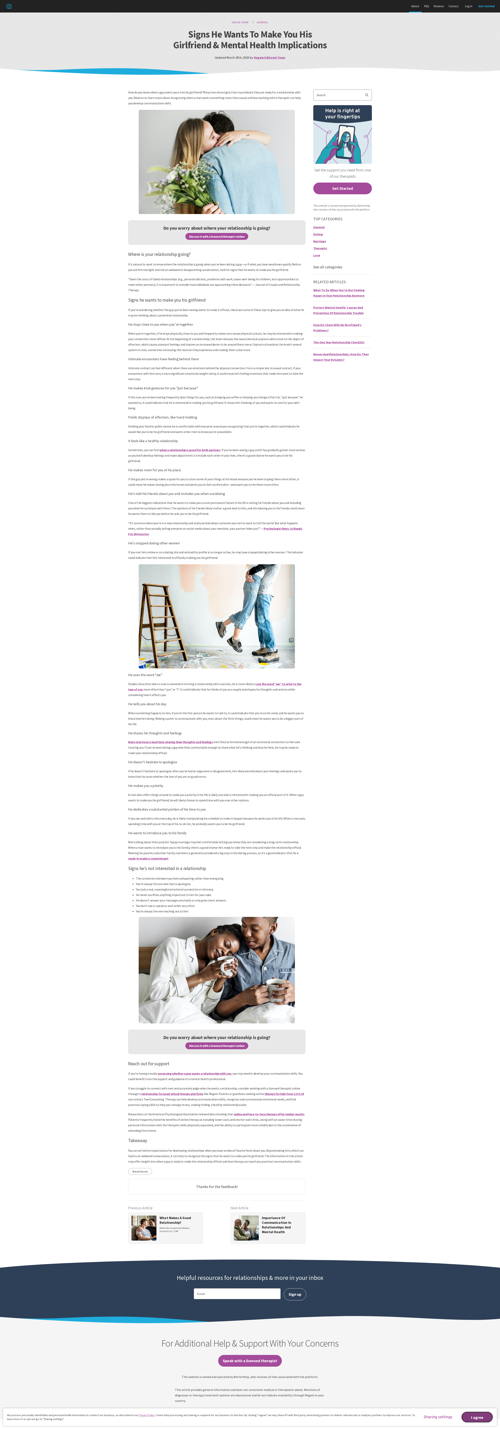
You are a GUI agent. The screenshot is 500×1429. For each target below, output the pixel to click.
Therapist (320, 248)
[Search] (368, 95)
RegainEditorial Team (269, 57)
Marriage (319, 241)
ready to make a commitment (148, 858)
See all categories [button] (327, 266)
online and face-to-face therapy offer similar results (269, 1114)
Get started (487, 6)
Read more (140, 1171)
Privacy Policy (147, 1415)
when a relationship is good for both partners (189, 450)
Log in (468, 6)
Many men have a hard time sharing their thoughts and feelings (170, 742)
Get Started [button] (342, 188)
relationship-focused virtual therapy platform (172, 1094)
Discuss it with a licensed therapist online (217, 236)
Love (316, 255)
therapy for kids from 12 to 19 (284, 1094)
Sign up (295, 1294)
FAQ (426, 6)
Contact (454, 6)
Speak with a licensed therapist (250, 1360)
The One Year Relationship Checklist (338, 342)
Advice (415, 6)
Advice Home (240, 22)
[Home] (9, 6)
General (262, 22)
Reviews (439, 6)
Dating (318, 234)
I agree (477, 1417)
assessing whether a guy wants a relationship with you (194, 1073)
